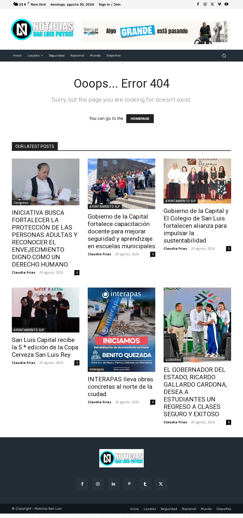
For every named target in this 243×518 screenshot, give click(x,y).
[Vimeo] (219, 4)
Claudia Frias (23, 272)
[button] (224, 56)
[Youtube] (226, 4)
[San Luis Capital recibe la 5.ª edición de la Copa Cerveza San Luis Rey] (45, 310)
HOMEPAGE (140, 119)
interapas (96, 369)
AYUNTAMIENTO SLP (104, 206)
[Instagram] (205, 4)
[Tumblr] (145, 484)
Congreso (21, 203)
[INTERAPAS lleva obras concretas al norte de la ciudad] (121, 330)
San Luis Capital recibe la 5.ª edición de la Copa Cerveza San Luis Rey (45, 347)
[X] (212, 4)
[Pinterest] (129, 484)
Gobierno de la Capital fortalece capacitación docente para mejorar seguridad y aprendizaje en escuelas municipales (121, 231)
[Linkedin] (113, 484)
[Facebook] (198, 4)
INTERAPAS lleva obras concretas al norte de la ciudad (120, 387)
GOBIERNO (173, 360)
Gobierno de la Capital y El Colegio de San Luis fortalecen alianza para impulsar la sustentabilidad (196, 225)
